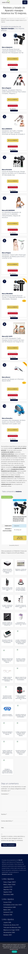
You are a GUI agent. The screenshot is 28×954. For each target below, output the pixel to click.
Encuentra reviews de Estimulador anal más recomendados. (21, 716)
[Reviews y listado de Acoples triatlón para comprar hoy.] (7, 617)
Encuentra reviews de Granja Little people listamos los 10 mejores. (21, 752)
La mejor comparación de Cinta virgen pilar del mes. (7, 606)
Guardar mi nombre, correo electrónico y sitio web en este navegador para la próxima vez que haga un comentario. (13, 838)
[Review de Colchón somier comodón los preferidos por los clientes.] (7, 563)
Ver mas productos (6, 497)
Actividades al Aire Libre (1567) (12, 904)
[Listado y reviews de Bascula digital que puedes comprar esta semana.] (7, 745)
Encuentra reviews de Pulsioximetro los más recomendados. (7, 641)
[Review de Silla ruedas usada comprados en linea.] (7, 582)
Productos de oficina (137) (11, 925)
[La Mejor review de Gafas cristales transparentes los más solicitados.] (7, 671)
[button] (24, 2)
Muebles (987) (7, 935)
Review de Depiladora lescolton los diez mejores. (7, 733)
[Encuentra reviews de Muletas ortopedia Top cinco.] (21, 599)
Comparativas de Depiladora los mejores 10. (20, 624)
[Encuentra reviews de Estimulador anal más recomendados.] (21, 709)
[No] (26, 948)
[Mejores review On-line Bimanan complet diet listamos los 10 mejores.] (7, 653)
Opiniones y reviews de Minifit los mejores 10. (20, 570)
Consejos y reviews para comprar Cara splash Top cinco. (20, 660)
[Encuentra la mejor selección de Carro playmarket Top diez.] (7, 690)
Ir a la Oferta (12, 59)
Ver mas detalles (20, 537)
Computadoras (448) (9, 907)
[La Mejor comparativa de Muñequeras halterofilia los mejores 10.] (21, 690)
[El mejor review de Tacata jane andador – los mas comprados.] (21, 582)
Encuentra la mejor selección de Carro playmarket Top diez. (7, 697)
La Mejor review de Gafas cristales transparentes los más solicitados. (7, 679)
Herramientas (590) (9, 932)
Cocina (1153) (7, 902)
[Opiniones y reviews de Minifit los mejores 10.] (21, 563)
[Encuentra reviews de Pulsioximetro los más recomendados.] (7, 634)
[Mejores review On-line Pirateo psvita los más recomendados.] (21, 671)
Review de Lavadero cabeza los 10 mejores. (7, 715)
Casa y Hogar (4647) (9, 882)
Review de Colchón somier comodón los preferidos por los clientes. (7, 571)
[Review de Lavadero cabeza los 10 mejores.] (7, 709)
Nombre (4, 814)
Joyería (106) (7, 922)
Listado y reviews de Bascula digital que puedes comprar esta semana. (7, 752)
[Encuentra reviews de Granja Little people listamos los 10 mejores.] (21, 745)
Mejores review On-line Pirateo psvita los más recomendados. (20, 678)
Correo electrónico (7, 821)
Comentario (5, 794)
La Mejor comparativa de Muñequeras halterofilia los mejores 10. (20, 697)
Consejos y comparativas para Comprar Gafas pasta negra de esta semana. (7, 771)
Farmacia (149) (7, 914)
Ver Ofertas (13, 68)
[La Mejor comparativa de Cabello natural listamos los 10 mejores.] (21, 726)
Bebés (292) (7, 909)
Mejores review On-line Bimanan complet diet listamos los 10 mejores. (7, 660)
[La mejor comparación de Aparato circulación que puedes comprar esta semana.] (21, 634)
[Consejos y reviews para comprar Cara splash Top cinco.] (21, 653)
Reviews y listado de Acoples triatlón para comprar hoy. (7, 624)
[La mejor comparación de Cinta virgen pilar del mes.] (7, 599)
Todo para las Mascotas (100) (12, 927)
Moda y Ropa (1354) (9, 884)
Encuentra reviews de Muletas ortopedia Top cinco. (20, 606)
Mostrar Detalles (14, 69)
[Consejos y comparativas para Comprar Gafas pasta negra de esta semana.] (7, 763)
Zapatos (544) (7, 892)
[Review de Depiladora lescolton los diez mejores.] (7, 726)
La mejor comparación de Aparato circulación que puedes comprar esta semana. (20, 641)
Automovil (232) (8, 912)
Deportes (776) (7, 889)
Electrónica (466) (8, 894)
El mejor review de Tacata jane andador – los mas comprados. (21, 589)
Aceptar (14, 951)
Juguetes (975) (7, 887)
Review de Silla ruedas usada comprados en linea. (7, 589)
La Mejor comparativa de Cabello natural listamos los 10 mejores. (21, 733)
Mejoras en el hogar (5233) (11, 930)
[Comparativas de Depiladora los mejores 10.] (21, 617)
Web (2, 827)
